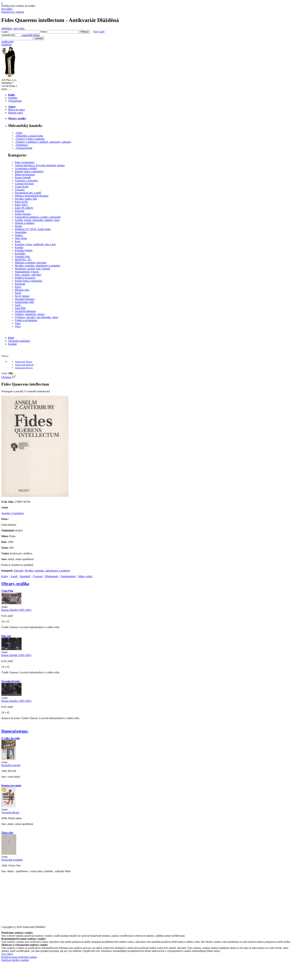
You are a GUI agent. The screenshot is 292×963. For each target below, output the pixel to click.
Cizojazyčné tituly (24, 183)
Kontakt (12, 343)
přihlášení (6, 28)
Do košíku (7, 8)
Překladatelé (51, 576)
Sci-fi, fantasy (22, 296)
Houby (18, 226)
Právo (18, 286)
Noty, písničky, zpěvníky (28, 274)
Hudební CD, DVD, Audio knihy (33, 229)
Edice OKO (21, 204)
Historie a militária (24, 223)
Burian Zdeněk (23, 177)
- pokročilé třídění (30, 35)
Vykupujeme (15, 100)
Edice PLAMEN (24, 207)
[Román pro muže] (8, 806)
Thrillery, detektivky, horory (30, 314)
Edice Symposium (24, 162)
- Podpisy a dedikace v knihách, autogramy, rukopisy (43, 141)
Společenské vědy (24, 302)
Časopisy (20, 189)
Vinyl (18, 326)
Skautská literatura (24, 299)
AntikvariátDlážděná (7, 43)
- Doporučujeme (23, 148)
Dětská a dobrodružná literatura (31, 195)
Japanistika (21, 232)
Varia (17, 323)
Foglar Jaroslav (23, 214)
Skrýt (10, 954)
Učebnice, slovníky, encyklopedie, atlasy (36, 317)
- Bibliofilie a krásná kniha (29, 135)
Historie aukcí (15, 112)
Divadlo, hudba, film (26, 198)
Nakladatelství (68, 576)
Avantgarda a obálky (26, 168)
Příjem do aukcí (16, 109)
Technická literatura (25, 311)
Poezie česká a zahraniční (28, 280)
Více (3, 954)
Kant (17, 241)
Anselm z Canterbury (12, 513)
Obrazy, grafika (15, 583)
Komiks (19, 247)
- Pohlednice (21, 144)
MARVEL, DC (23, 259)
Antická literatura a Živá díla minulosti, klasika (40, 165)
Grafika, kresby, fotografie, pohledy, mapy (37, 220)
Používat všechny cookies (15, 960)
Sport (18, 305)
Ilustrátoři (25, 576)
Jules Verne (21, 238)
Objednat (6, 377)
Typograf (38, 576)
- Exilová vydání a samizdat (29, 138)
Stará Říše (20, 308)
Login (4, 31)
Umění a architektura (26, 320)
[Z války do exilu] (8, 759)
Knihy (4, 576)
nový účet (20, 28)
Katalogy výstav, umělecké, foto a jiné (35, 244)
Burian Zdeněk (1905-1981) (16, 610)
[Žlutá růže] (8, 853)
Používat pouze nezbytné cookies (19, 957)
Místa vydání (85, 576)
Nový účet (98, 31)
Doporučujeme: (14, 731)
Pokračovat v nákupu (12, 11)
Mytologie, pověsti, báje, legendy (32, 268)
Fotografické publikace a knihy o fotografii (37, 217)
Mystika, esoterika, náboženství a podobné (37, 265)
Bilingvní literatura (25, 174)
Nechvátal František (12, 859)
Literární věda (22, 256)
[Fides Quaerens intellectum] (34, 496)
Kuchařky (20, 253)
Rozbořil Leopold (10, 765)
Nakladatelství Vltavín (27, 271)
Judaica (19, 235)
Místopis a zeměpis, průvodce (30, 262)
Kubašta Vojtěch (23, 250)
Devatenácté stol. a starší (28, 192)
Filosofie (19, 210)
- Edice (18, 132)
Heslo (43, 31)
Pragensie (20, 283)
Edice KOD (21, 201)
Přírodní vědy (22, 289)
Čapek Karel (21, 186)
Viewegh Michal (10, 812)
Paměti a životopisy (25, 277)
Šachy (18, 293)
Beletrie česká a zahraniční (29, 171)
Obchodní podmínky (19, 340)
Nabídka (12, 97)
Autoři (14, 576)
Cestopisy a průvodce (26, 180)
